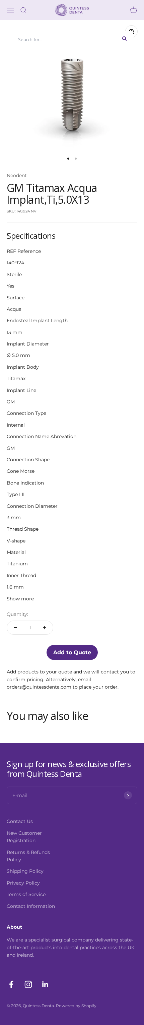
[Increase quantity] (44, 627)
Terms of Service (26, 894)
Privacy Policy (23, 883)
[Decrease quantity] (15, 627)
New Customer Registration (24, 837)
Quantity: (17, 614)
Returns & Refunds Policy (28, 856)
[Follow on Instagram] (28, 984)
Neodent (17, 175)
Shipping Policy (25, 871)
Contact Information (31, 906)
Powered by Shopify (76, 1005)
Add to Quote (72, 652)
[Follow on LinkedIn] (45, 984)
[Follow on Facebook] (11, 984)
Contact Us (20, 821)
